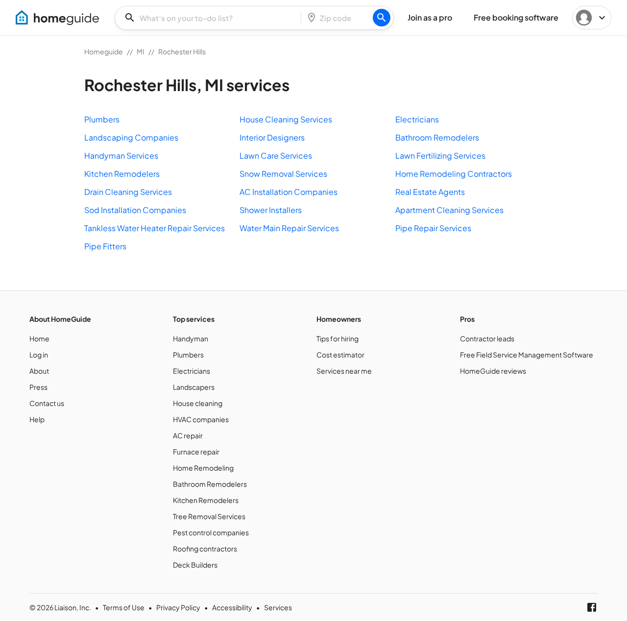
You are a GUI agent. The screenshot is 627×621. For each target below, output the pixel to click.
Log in (38, 354)
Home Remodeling (203, 467)
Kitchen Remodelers (122, 173)
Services (278, 607)
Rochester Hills (182, 51)
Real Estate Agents (430, 192)
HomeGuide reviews (493, 370)
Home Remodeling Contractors (453, 173)
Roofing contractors (205, 548)
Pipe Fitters (105, 246)
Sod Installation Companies (135, 210)
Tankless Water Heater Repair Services (154, 228)
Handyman (190, 338)
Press (38, 386)
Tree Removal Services (209, 516)
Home (39, 338)
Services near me (344, 370)
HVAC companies (201, 419)
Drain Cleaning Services (128, 192)
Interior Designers (272, 137)
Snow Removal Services (283, 173)
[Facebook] (592, 607)
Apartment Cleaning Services (449, 210)
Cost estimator (340, 354)
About (39, 370)
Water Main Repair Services (289, 228)
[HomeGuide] (57, 17)
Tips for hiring (337, 338)
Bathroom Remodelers (437, 137)
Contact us (46, 403)
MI (141, 51)
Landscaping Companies (131, 137)
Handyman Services (121, 155)
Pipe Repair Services (433, 228)
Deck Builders (195, 564)
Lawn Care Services (276, 155)
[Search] (381, 17)
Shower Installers (271, 210)
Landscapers (194, 386)
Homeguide (103, 51)
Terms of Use (124, 607)
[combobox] (211, 17)
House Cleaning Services (286, 119)
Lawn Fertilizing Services (440, 155)
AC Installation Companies (289, 192)
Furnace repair (196, 451)
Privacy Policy (178, 607)
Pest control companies (211, 532)
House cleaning (197, 403)
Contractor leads (487, 338)
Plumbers (102, 119)
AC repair (188, 435)
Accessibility (232, 607)
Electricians (417, 119)
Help (37, 419)
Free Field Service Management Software (526, 354)
